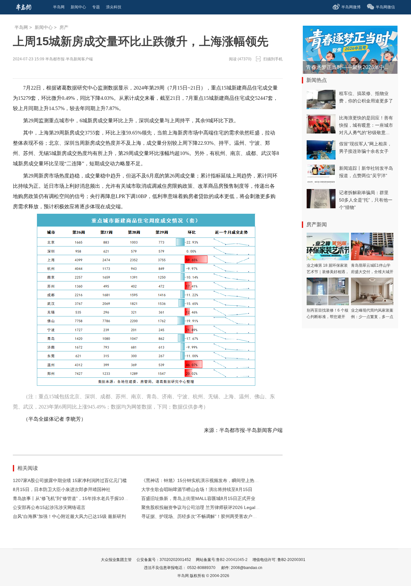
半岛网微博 (351, 7)
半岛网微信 (385, 7)
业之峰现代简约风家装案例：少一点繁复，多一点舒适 (372, 316)
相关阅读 (27, 468)
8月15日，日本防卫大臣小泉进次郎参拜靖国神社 (61, 489)
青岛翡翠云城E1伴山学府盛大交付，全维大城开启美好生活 (372, 271)
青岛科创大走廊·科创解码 (335, 67)
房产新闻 (316, 224)
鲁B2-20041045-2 (232, 559)
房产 (63, 27)
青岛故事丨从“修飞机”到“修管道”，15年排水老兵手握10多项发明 (77, 498)
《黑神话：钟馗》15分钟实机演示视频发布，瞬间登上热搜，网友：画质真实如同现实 (227, 480)
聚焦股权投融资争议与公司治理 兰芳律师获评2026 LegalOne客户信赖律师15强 (221, 507)
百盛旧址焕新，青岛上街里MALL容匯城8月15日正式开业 (198, 498)
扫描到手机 (273, 59)
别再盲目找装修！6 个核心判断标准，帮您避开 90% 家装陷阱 (327, 316)
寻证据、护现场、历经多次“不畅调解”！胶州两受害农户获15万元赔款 (210, 516)
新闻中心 (44, 27)
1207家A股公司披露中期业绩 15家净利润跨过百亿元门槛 (70, 480)
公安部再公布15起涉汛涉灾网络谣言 (49, 507)
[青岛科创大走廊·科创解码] (334, 28)
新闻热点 (316, 80)
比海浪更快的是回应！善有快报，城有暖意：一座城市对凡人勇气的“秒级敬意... (366, 125)
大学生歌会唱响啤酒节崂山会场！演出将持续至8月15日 (196, 489)
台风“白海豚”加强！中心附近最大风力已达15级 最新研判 (69, 516)
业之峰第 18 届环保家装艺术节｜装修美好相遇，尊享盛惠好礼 (328, 271)
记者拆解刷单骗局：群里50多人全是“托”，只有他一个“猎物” (365, 200)
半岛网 (21, 27)
